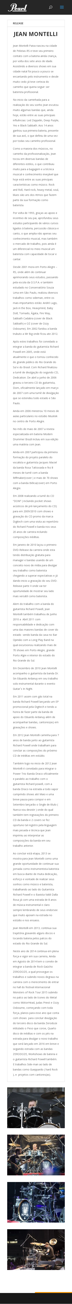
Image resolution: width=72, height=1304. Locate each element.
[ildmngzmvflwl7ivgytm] (36, 1221)
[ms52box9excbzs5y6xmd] (36, 1127)
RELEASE (18, 23)
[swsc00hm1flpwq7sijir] (36, 1174)
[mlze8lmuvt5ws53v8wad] (36, 1269)
